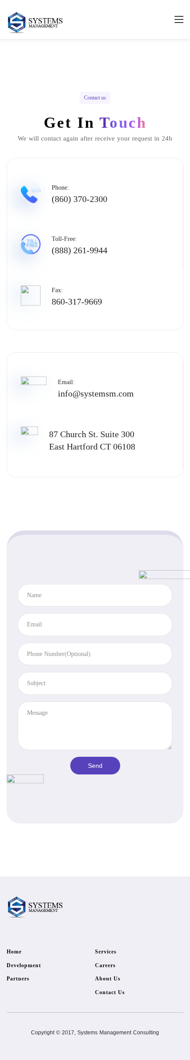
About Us (108, 979)
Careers (105, 965)
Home (14, 952)
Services (106, 952)
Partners (18, 979)
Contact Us (110, 992)
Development (24, 965)
